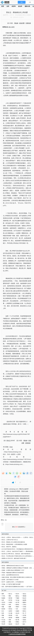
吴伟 (17, 615)
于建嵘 (17, 598)
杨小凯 (17, 619)
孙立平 (17, 624)
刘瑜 (3, 617)
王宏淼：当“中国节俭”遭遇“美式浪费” (11, 584)
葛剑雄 (10, 617)
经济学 (14, 6)
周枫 (3, 615)
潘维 (10, 622)
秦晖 (3, 593)
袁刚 (10, 619)
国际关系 (27, 6)
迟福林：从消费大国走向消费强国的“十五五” (13, 570)
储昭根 (17, 617)
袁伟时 (10, 611)
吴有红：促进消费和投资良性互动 (10, 575)
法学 (8, 6)
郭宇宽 (10, 600)
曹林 (10, 596)
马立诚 (17, 600)
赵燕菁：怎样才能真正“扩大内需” (10, 579)
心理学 (19, 454)
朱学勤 (3, 622)
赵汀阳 (17, 602)
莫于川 (24, 622)
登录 (16, 527)
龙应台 (24, 593)
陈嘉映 (3, 598)
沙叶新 (24, 615)
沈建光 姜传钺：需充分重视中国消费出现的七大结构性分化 (17, 577)
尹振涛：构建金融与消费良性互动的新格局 (13, 572)
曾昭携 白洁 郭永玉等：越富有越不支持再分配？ (14, 558)
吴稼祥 (24, 617)
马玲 (17, 609)
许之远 (3, 619)
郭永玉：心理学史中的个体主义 (10, 539)
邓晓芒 (17, 606)
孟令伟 (17, 613)
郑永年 (17, 593)
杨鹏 (10, 606)
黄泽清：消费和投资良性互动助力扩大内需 (13, 565)
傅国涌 (24, 596)
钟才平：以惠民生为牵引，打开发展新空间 (13, 582)
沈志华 (3, 602)
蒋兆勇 (10, 615)
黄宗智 (10, 598)
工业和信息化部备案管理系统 (17, 634)
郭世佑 (10, 609)
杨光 (24, 624)
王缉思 (24, 606)
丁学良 (3, 596)
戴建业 (24, 602)
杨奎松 (17, 604)
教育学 (13, 454)
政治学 (20, 6)
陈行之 (10, 593)
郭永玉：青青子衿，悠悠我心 (9, 546)
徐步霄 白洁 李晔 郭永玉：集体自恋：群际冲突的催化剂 (16, 553)
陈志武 (24, 598)
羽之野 (3, 624)
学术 (8, 454)
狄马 (3, 611)
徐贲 (3, 600)
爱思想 (5, 2)
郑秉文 (17, 622)
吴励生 (24, 619)
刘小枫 (10, 613)
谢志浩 (10, 624)
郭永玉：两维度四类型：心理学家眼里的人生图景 (14, 544)
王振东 (24, 609)
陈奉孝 (3, 609)
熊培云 (24, 611)
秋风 (3, 613)
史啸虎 (17, 611)
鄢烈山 (17, 596)
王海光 (24, 604)
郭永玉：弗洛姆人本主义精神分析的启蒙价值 (13, 542)
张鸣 (10, 604)
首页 (2, 6)
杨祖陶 (24, 600)
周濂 (3, 606)
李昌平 (3, 604)
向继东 (10, 602)
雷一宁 (24, 613)
